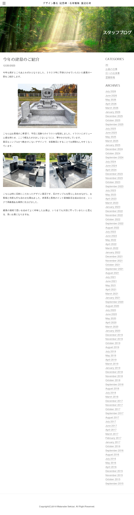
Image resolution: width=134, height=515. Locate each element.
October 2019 (112, 343)
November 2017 (114, 405)
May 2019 (110, 355)
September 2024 (114, 157)
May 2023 (110, 194)
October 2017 (112, 409)
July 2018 (110, 392)
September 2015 (114, 483)
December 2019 (114, 334)
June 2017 (111, 425)
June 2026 (111, 95)
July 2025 (110, 128)
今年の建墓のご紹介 (21, 60)
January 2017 (112, 442)
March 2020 (111, 326)
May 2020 (110, 318)
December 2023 (114, 173)
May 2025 (110, 136)
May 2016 (110, 462)
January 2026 (112, 112)
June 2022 (111, 235)
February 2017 (113, 438)
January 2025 (112, 145)
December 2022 (114, 211)
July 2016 (110, 458)
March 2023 (111, 202)
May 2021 (110, 285)
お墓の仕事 (111, 69)
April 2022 (111, 244)
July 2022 (110, 231)
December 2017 (114, 400)
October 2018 (112, 380)
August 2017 (112, 417)
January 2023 (112, 206)
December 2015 (114, 471)
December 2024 (114, 149)
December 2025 (114, 116)
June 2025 (111, 132)
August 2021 (112, 272)
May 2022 (110, 239)
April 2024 (111, 169)
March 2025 (111, 140)
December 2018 (114, 372)
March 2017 (111, 433)
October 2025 (112, 120)
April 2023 (111, 198)
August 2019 (112, 347)
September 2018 (114, 384)
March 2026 (111, 107)
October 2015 (112, 479)
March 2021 (111, 293)
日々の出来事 (112, 73)
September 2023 (114, 186)
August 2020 (112, 305)
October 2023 (112, 182)
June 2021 (111, 281)
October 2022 (112, 219)
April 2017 (111, 429)
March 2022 (111, 248)
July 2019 (110, 351)
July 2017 (110, 421)
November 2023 (114, 178)
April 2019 (111, 359)
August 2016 (112, 454)
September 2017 (114, 413)
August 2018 (112, 388)
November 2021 (114, 260)
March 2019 (111, 363)
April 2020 (111, 322)
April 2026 (111, 103)
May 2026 (110, 99)
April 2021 (111, 289)
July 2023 (110, 190)
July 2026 (110, 91)
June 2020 (111, 314)
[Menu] (5, 3)
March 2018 (111, 396)
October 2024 (112, 153)
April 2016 (111, 466)
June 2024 (111, 165)
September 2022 (114, 223)
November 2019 (114, 338)
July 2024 (110, 161)
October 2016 (112, 446)
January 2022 (112, 252)
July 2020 (110, 310)
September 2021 (114, 268)
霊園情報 (110, 77)
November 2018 (114, 376)
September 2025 (114, 124)
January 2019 (112, 367)
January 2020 (112, 330)
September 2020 (114, 301)
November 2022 (114, 215)
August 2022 (112, 227)
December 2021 (114, 256)
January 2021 (112, 297)
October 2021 (112, 264)
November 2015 (114, 475)
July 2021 (110, 277)
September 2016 (114, 450)
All (106, 64)
